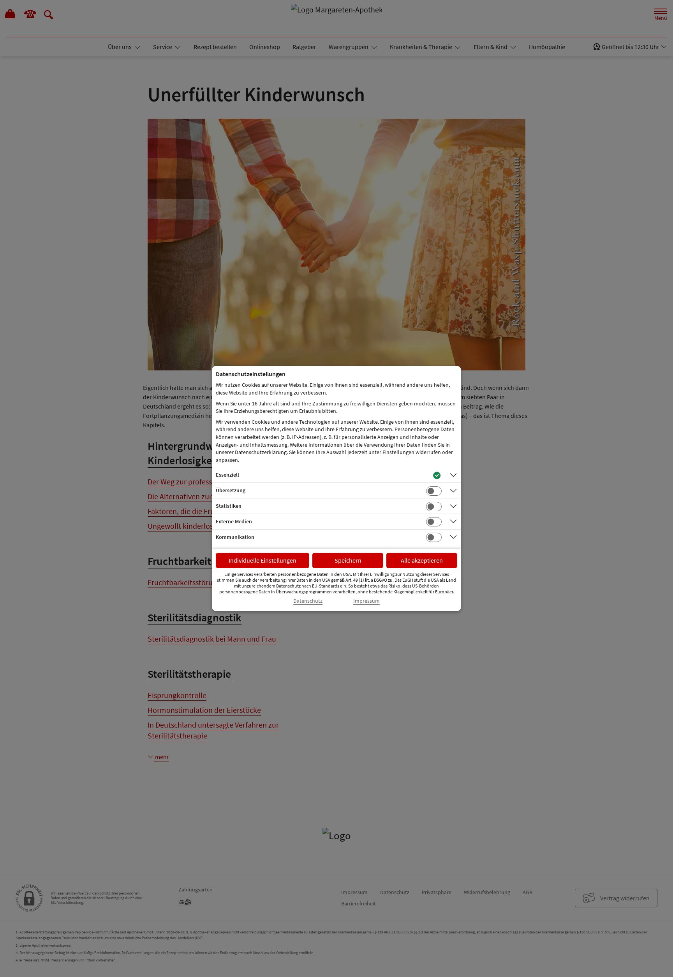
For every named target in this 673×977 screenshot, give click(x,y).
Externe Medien (234, 521)
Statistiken (228, 505)
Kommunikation (235, 536)
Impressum (366, 601)
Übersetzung (230, 490)
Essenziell (227, 474)
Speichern (348, 560)
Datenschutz (307, 601)
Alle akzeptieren (422, 560)
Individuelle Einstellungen (262, 560)
